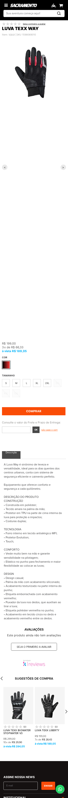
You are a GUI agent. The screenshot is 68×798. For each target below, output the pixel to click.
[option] (34, 72)
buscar (58, 13)
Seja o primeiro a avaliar (34, 646)
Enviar (48, 785)
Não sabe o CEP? (49, 430)
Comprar (33, 411)
